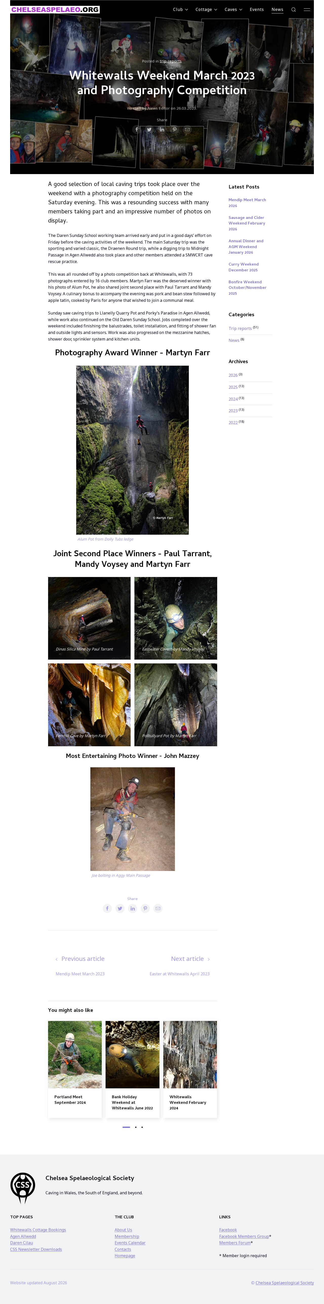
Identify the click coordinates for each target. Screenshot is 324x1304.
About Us (123, 1230)
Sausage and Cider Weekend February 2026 (247, 224)
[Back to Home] (55, 9)
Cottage (204, 9)
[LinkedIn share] (162, 129)
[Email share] (187, 129)
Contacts (123, 1249)
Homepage (125, 1255)
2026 (234, 375)
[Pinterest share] (174, 129)
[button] (293, 9)
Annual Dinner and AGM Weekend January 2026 (246, 247)
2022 (234, 422)
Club (178, 9)
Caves (231, 9)
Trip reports (241, 328)
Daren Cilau (21, 1242)
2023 (234, 411)
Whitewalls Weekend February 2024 (188, 1103)
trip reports (170, 60)
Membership (127, 1236)
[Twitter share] (149, 129)
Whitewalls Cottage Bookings (38, 1230)
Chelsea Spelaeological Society (285, 1283)
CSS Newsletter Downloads (36, 1249)
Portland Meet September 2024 (70, 1100)
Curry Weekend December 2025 (244, 268)
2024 (234, 399)
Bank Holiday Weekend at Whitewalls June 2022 (132, 1103)
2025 (234, 387)
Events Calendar (130, 1242)
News (278, 9)
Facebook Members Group (244, 1236)
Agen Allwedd (23, 1236)
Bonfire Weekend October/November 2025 (248, 288)
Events (257, 9)
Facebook (228, 1230)
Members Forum (235, 1242)
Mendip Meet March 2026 (247, 203)
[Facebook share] (136, 129)
